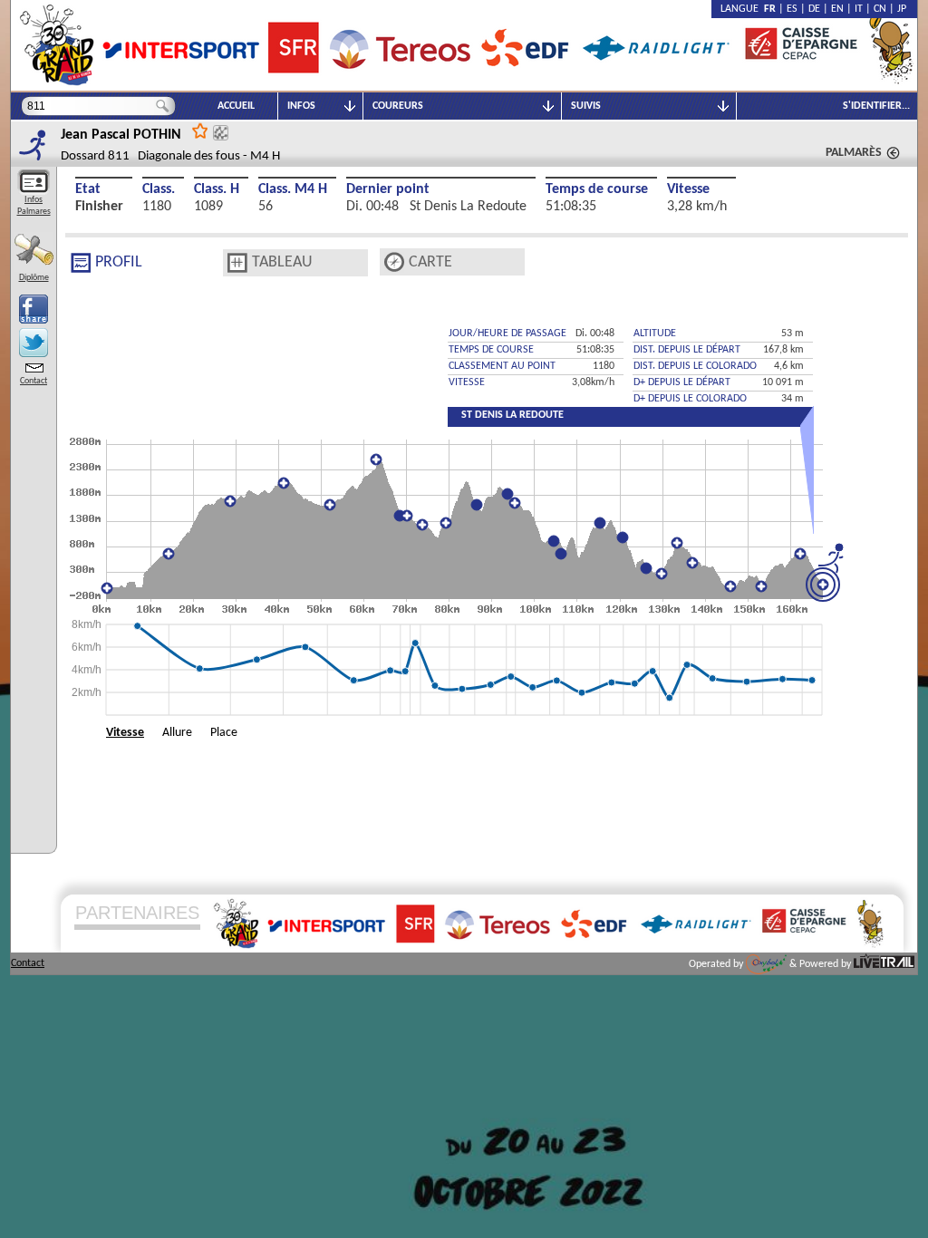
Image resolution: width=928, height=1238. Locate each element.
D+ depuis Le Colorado (690, 398)
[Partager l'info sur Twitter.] (33, 342)
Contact (33, 381)
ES (792, 9)
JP (901, 9)
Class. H (216, 189)
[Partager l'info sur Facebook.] (33, 309)
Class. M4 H (292, 189)
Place (223, 733)
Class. (158, 189)
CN (880, 9)
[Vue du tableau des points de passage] (237, 263)
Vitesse (688, 189)
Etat (88, 189)
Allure (177, 733)
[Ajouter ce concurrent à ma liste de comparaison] (220, 132)
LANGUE (742, 9)
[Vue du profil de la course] (81, 263)
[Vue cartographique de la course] (394, 262)
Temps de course (597, 189)
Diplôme (34, 278)
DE (814, 9)
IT (859, 9)
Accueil (236, 106)
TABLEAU (282, 262)
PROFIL (118, 262)
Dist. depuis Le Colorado (695, 366)
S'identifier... (876, 106)
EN (837, 9)
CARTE (430, 262)
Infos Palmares (34, 206)
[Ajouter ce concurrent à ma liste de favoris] (200, 130)
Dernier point (388, 189)
